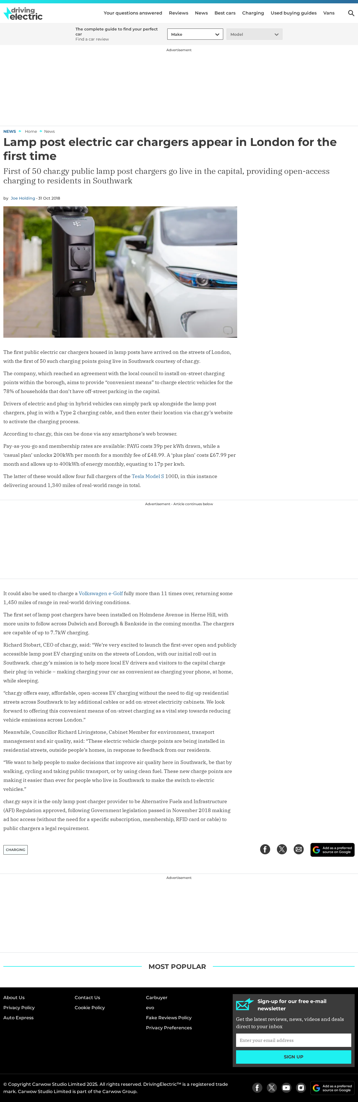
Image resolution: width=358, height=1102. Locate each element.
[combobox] (170, 34)
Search (351, 13)
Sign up (293, 1057)
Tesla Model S (148, 476)
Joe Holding (23, 198)
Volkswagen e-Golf (101, 593)
